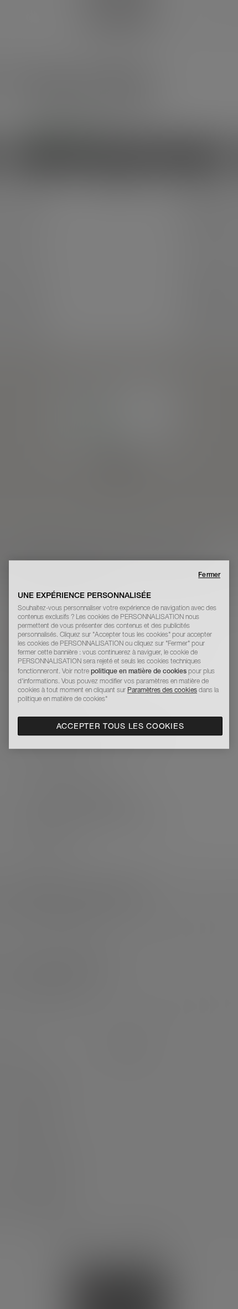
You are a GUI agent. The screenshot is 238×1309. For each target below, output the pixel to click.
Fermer (209, 574)
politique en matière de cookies (139, 671)
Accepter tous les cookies (120, 726)
